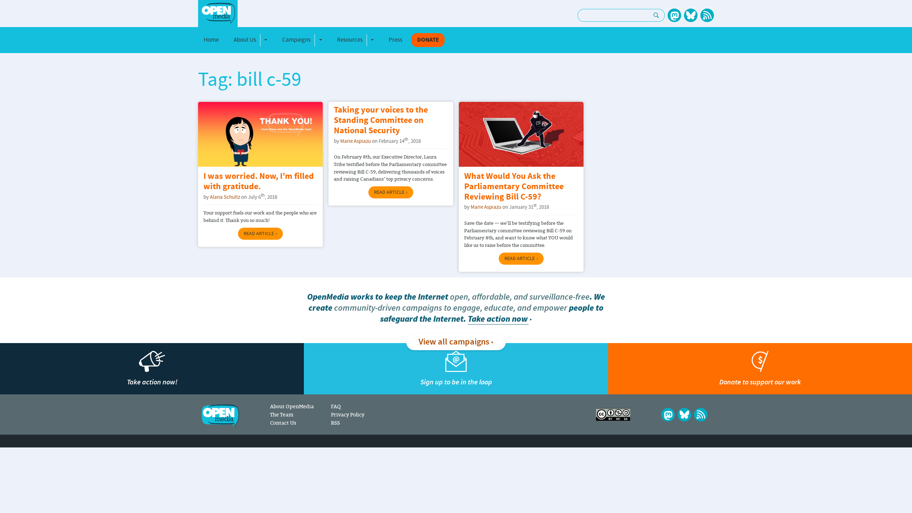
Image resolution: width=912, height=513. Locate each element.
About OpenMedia (292, 406)
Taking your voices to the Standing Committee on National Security (381, 120)
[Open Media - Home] (218, 13)
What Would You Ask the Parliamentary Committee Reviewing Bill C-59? (514, 187)
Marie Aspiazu (355, 141)
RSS (335, 422)
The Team (282, 414)
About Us (245, 40)
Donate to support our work (760, 382)
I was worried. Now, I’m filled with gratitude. (258, 182)
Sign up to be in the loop (456, 382)
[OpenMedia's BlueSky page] (691, 15)
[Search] (656, 15)
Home (211, 40)
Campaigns (296, 40)
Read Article (259, 233)
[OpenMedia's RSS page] (707, 15)
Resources (350, 40)
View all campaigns (454, 342)
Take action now (498, 319)
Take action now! (152, 382)
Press (395, 40)
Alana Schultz (225, 197)
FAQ (336, 406)
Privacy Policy (347, 414)
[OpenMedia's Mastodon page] (674, 15)
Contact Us (283, 422)
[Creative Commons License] (613, 414)
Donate (428, 40)
